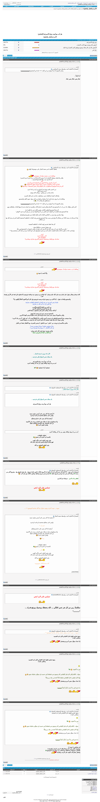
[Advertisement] (50, 22)
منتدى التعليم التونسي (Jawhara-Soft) (89, 3)
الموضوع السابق (53, 777)
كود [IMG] (95, 789)
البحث (6, 6)
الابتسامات (95, 788)
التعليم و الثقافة (79, 3)
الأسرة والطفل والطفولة (72, 3)
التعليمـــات (51, 6)
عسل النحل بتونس (89, 6)
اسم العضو (19, 2)
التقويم (42, 6)
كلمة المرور (19, 4)
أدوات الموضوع (13, 57)
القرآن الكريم (74, 6)
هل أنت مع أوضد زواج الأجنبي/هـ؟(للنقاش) (50, 34)
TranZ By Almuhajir (62, 799)
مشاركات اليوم (16, 6)
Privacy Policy (31, 6)
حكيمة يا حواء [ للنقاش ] (92, 773)
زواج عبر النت (94, 771)
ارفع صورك (62, 6)
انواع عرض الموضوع (6, 57)
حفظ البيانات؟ (5, 2)
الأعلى (4, 797)
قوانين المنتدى (94, 792)
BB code (94, 786)
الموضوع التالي (46, 777)
